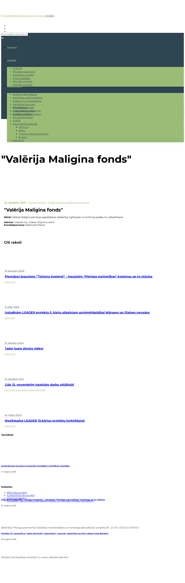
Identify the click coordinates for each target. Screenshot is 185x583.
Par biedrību (20, 107)
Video (21, 130)
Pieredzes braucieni (24, 104)
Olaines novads (36, 202)
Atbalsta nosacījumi (24, 71)
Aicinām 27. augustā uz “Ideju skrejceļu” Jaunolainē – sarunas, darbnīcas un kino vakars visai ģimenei (54, 533)
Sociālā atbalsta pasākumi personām (68, 202)
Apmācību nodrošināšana (27, 97)
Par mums (13, 99)
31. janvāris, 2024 (14, 343)
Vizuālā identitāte (23, 117)
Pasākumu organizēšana (27, 101)
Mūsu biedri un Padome (27, 110)
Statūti (17, 120)
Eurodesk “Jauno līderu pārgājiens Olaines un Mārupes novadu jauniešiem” (50, 501)
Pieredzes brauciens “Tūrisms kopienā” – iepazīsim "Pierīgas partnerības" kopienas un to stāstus (78, 276)
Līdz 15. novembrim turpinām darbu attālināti (39, 384)
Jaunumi (10, 282)
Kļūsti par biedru (22, 114)
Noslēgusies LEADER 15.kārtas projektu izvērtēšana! (45, 420)
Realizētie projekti (23, 75)
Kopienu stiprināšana (25, 94)
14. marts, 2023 (13, 415)
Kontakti (12, 112)
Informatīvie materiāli (25, 124)
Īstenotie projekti (22, 84)
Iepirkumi (18, 140)
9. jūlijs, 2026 (12, 307)
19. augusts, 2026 (14, 271)
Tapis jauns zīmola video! (24, 348)
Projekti (11, 73)
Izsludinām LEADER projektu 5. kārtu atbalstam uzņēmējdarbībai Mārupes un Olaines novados (77, 312)
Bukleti (22, 137)
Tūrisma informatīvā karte (33, 134)
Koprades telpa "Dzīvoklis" (31, 390)
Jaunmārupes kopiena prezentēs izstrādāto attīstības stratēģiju (35, 466)
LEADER (11, 60)
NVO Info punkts (17, 492)
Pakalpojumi (14, 86)
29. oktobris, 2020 (15, 202)
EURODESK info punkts (21, 495)
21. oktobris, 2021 (14, 379)
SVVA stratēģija (21, 78)
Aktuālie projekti (22, 81)
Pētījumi (23, 127)
